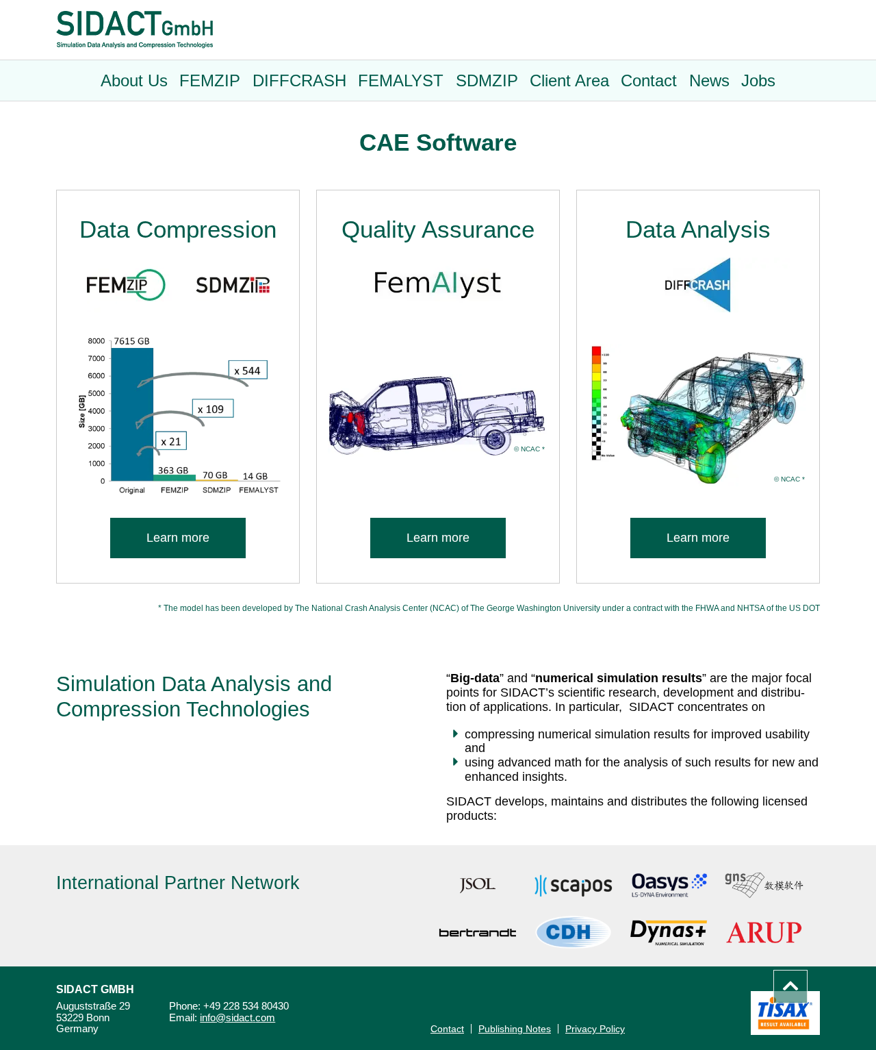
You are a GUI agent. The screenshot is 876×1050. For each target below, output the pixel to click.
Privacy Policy (595, 1028)
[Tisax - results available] (785, 1013)
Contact (447, 1028)
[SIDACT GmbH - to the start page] (134, 30)
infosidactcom (237, 1018)
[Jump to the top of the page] (790, 987)
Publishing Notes (514, 1028)
